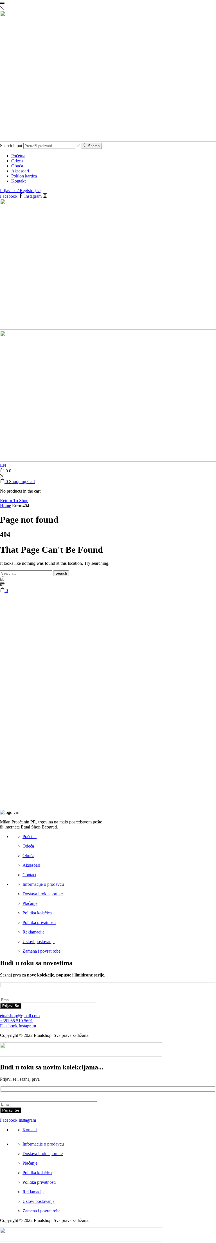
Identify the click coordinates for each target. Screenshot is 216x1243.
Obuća (17, 165)
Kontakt (18, 181)
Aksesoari (20, 171)
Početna (18, 155)
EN (3, 465)
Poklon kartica (24, 176)
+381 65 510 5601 (16, 1020)
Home (5, 505)
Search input (11, 145)
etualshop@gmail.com (20, 1015)
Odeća (17, 160)
